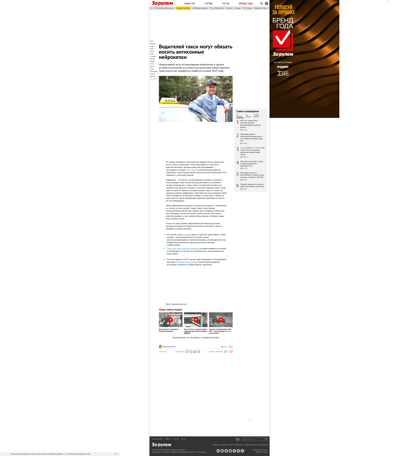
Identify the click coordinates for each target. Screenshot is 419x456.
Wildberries (238, 445)
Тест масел (247, 8)
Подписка (264, 445)
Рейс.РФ (258, 452)
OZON (230, 445)
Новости (189, 3)
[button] (116, 454)
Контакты (193, 452)
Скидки (238, 8)
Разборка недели (200, 8)
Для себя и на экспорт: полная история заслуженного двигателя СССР (251, 163)
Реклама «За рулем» (260, 450)
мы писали (187, 234)
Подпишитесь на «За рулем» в (196, 337)
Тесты (225, 3)
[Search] (266, 439)
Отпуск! (229, 8)
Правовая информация (179, 452)
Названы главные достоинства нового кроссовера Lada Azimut (252, 185)
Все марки (153, 79)
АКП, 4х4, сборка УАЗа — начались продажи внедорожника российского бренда (250, 123)
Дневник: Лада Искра (263, 8)
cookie (65, 454)
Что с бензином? (217, 8)
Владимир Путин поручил (187, 262)
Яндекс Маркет (251, 445)
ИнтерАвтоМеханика (164, 8)
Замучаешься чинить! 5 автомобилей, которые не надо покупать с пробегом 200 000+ (252, 175)
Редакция (165, 452)
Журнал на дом (183, 8)
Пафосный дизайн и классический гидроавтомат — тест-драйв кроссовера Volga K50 (251, 137)
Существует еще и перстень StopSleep (183, 248)
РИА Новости (192, 170)
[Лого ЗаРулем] (162, 3)
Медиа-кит (202, 452)
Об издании (156, 452)
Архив (265, 452)
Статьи (208, 3)
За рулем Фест (157, 439)
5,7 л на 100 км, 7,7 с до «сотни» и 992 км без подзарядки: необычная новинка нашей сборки (252, 151)
